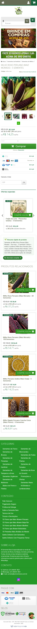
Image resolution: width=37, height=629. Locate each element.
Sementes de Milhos (28, 61)
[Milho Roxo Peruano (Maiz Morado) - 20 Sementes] (18, 290)
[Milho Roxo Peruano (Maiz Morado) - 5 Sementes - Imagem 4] (32, 116)
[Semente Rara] (18, 11)
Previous (3, 38)
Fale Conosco (7, 501)
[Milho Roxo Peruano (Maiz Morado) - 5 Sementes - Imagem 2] (16, 116)
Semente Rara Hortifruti (29, 72)
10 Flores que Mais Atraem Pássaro (15, 519)
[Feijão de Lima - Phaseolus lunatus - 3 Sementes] (18, 215)
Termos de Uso (7, 513)
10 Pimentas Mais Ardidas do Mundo (15, 532)
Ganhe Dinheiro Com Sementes (13, 535)
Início (4, 61)
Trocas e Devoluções (10, 516)
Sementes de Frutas (28, 455)
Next (33, 38)
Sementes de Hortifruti (13, 61)
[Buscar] (27, 21)
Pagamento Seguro (9, 504)
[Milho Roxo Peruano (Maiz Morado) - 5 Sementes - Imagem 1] (8, 116)
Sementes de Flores (10, 449)
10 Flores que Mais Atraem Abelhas (15, 526)
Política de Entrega (9, 507)
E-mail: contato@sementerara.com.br (14, 574)
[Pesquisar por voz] (3, 22)
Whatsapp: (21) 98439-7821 (11, 572)
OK (24, 182)
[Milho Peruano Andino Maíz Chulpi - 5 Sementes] (18, 373)
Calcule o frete (6, 177)
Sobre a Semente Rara (10, 510)
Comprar (20, 146)
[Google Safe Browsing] (21, 613)
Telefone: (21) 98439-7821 (11, 570)
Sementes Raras (27, 483)
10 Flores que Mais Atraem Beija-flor (15, 522)
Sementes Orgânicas (10, 476)
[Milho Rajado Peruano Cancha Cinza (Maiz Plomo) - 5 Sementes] (18, 414)
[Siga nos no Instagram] (18, 579)
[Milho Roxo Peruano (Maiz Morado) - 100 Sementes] (18, 332)
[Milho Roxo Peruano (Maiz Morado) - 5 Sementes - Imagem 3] (24, 116)
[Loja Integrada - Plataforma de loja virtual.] (18, 626)
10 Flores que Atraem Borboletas (14, 529)
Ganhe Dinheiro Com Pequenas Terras (15, 538)
